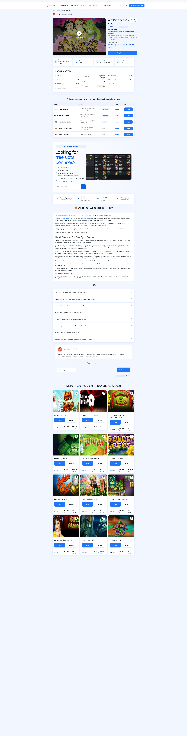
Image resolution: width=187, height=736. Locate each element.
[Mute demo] (103, 53)
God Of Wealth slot (89, 499)
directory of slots (103, 261)
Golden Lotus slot (117, 458)
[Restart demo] (97, 53)
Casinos (75, 5)
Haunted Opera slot (90, 415)
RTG (77, 88)
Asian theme (85, 218)
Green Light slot (60, 458)
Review (117, 109)
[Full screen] (100, 53)
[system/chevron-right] (83, 186)
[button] (93, 292)
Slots (84, 5)
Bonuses (65, 5)
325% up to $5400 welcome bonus (86, 216)
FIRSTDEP (105, 115)
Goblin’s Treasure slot (118, 499)
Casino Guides (106, 5)
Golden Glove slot (61, 499)
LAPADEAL (105, 109)
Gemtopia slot (115, 540)
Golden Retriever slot (90, 458)
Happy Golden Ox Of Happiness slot (118, 416)
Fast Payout (94, 5)
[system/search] (121, 5)
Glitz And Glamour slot (63, 540)
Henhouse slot (60, 415)
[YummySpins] (52, 6)
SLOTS (104, 122)
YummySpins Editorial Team (63, 14)
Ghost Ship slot (88, 540)
